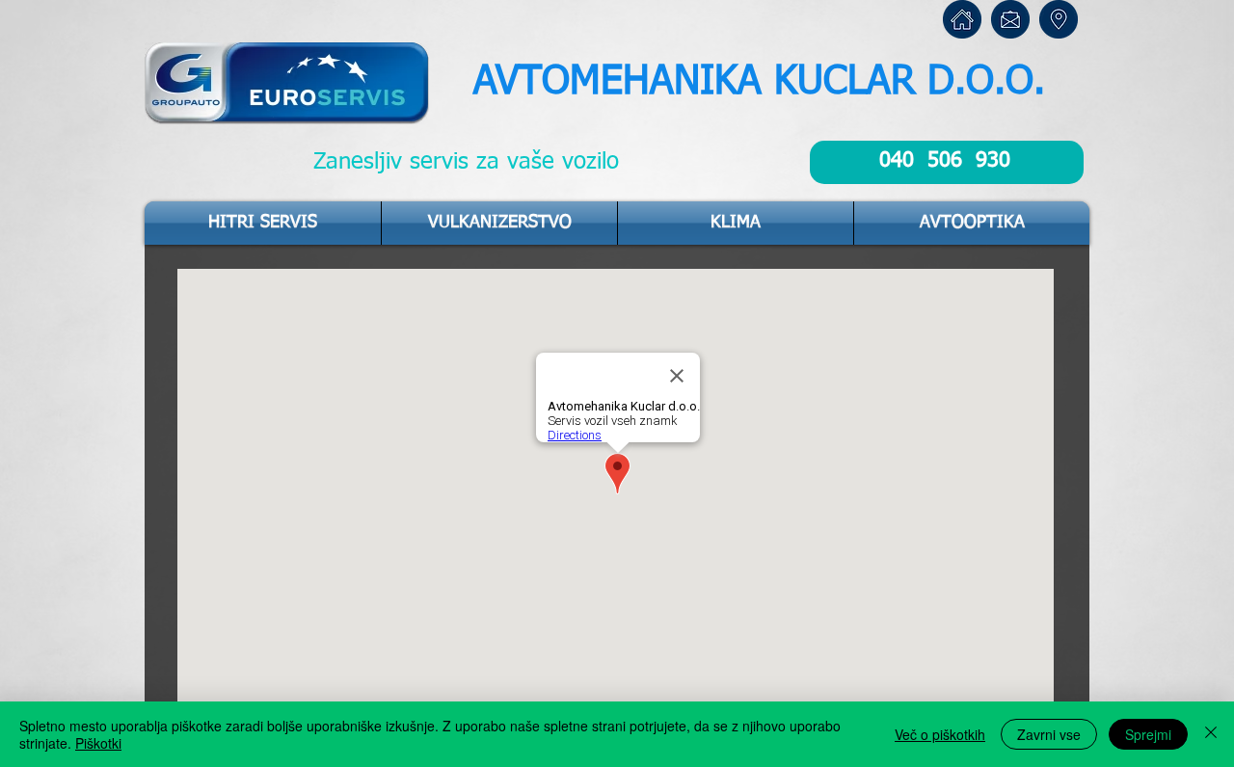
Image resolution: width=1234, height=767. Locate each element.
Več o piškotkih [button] (940, 734)
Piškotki (98, 743)
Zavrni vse (1049, 734)
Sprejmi (1148, 734)
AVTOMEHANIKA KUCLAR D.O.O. (759, 82)
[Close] (1210, 734)
